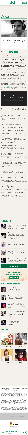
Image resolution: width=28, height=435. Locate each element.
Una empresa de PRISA (14, 423)
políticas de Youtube (17, 96)
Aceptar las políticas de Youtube (14, 102)
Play (25, 432)
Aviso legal (23, 415)
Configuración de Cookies (15, 418)
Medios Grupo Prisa (14, 426)
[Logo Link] (12, 2)
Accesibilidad (5, 416)
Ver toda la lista (14, 266)
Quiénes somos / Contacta (8, 415)
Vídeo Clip (5, 17)
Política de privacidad (14, 416)
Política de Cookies (23, 416)
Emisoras (17, 415)
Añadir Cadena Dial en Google (15, 56)
